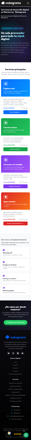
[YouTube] (22, 353)
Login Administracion (16, 374)
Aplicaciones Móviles (15, 386)
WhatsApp (17, 413)
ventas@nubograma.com (17, 416)
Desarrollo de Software (15, 383)
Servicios (15, 368)
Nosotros (15, 365)
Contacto (15, 371)
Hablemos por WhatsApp (16, 322)
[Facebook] (8, 353)
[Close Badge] (24, 431)
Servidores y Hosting (15, 401)
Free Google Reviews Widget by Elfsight (15, 437)
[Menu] (28, 3)
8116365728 (17, 410)
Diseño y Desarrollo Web (15, 389)
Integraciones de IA (15, 398)
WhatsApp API (15, 392)
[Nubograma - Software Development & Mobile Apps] (11, 3)
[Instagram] (13, 353)
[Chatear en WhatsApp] (26, 435)
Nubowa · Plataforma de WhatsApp (15, 395)
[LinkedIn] (18, 353)
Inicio (15, 14)
